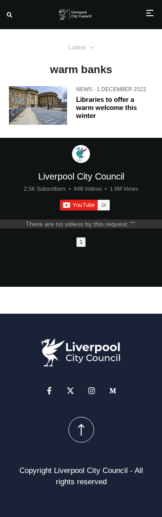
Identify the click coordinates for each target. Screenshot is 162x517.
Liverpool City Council (81, 176)
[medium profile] (113, 390)
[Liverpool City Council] (81, 154)
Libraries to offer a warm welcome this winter (106, 107)
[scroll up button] (81, 430)
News (84, 89)
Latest (77, 47)
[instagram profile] (91, 390)
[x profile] (70, 390)
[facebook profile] (49, 390)
